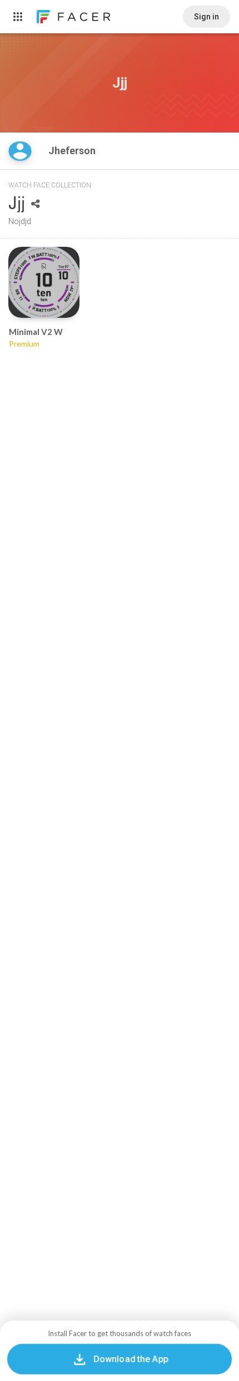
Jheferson (73, 150)
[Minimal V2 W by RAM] (43, 282)
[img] (20, 151)
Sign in (206, 16)
